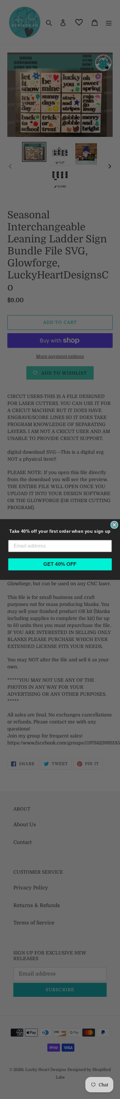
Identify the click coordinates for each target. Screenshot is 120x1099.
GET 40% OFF (59, 564)
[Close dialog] (114, 525)
